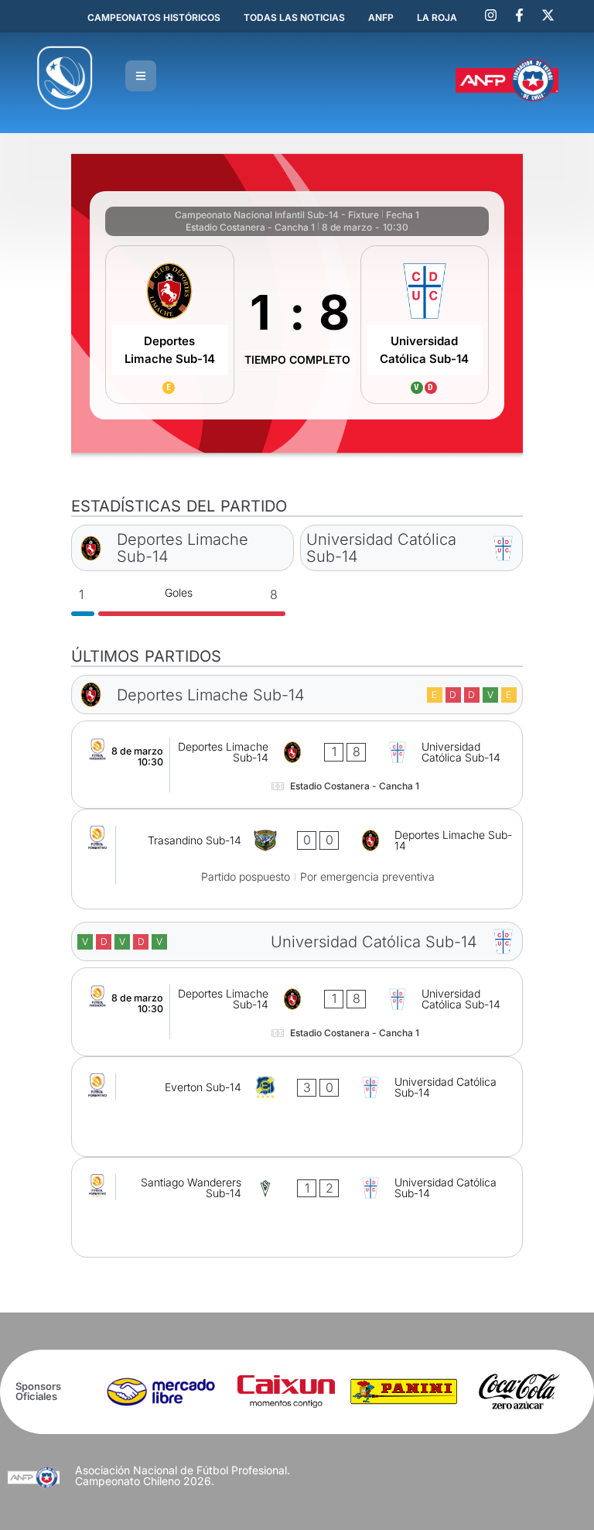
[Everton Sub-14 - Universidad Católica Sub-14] (297, 1106)
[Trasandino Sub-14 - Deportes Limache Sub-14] (297, 859)
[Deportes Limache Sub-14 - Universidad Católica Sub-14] (297, 765)
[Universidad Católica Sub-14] (424, 324)
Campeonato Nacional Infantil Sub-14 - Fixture (277, 215)
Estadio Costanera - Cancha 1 (250, 227)
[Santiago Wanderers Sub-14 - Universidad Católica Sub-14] (297, 1207)
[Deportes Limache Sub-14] (169, 324)
